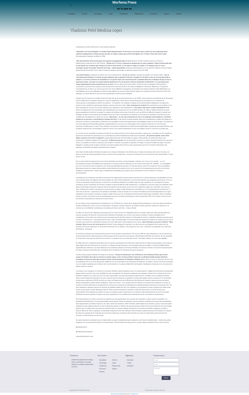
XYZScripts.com (134, 394)
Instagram (130, 366)
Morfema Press (124, 2)
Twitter (129, 363)
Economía (153, 14)
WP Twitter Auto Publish (117, 394)
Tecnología (98, 14)
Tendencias (124, 14)
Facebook (130, 360)
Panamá (178, 14)
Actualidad (71, 14)
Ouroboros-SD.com (159, 390)
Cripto (111, 14)
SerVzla (84, 14)
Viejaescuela (139, 14)
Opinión (166, 14)
